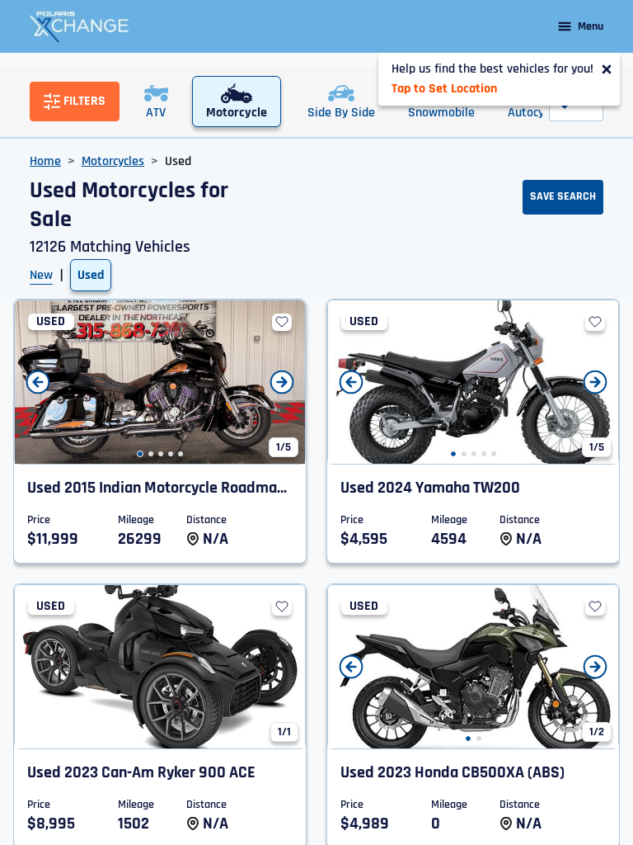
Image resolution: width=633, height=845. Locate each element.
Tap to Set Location (444, 88)
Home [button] (45, 161)
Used (90, 275)
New (41, 275)
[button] (140, 454)
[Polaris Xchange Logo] (79, 26)
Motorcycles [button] (113, 161)
